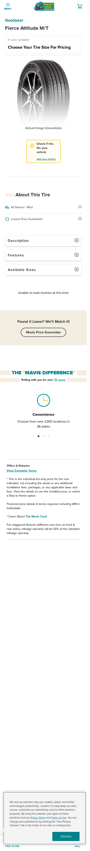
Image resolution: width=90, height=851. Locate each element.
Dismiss (66, 836)
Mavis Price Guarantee (43, 332)
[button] (38, 436)
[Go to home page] (44, 6)
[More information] (80, 207)
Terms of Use (58, 817)
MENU (8, 8)
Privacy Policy (38, 817)
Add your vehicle (46, 159)
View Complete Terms (22, 471)
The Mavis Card (36, 516)
